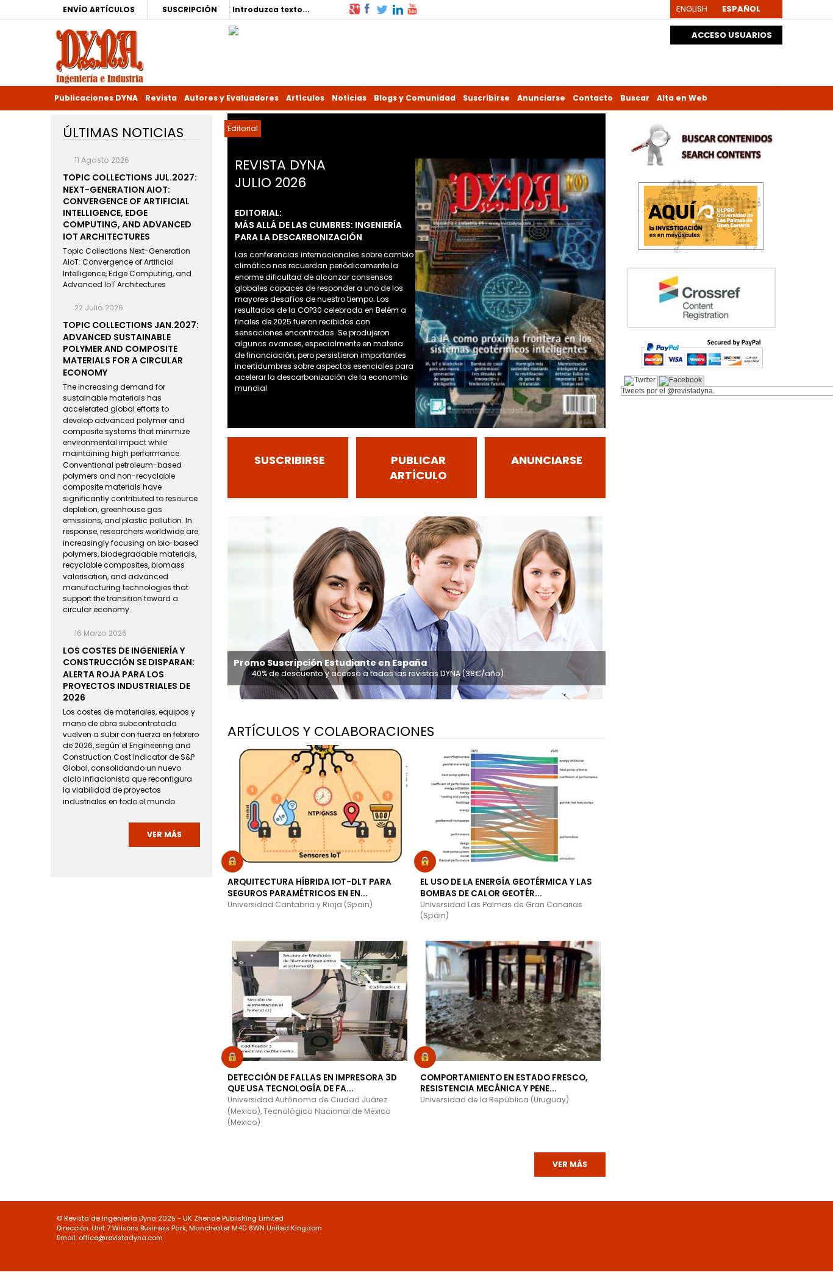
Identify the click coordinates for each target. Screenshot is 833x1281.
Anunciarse (541, 98)
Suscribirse (486, 98)
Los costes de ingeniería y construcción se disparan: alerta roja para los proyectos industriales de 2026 (129, 674)
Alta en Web (682, 98)
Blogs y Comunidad (415, 98)
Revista (161, 98)
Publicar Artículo (418, 467)
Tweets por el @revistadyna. (668, 391)
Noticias (349, 98)
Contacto (593, 98)
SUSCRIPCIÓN (189, 9)
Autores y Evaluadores (231, 98)
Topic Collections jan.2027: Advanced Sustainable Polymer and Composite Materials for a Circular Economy (131, 348)
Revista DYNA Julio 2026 (280, 173)
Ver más (569, 1164)
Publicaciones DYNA (96, 98)
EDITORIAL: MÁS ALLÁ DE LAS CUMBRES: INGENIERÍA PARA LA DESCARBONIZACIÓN (318, 225)
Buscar (634, 98)
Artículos (305, 98)
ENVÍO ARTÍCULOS (99, 9)
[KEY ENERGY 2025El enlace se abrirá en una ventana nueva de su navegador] (233, 27)
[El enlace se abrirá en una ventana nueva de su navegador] (354, 8)
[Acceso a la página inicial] (100, 55)
